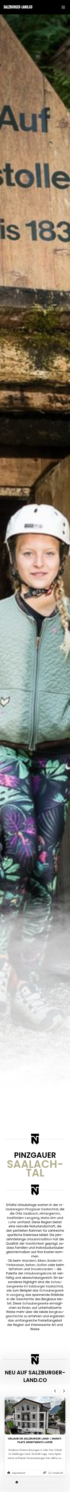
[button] (61, 7)
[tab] (27, 1430)
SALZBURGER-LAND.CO (18, 7)
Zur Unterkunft (55, 1473)
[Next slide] (63, 1391)
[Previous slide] (55, 1391)
